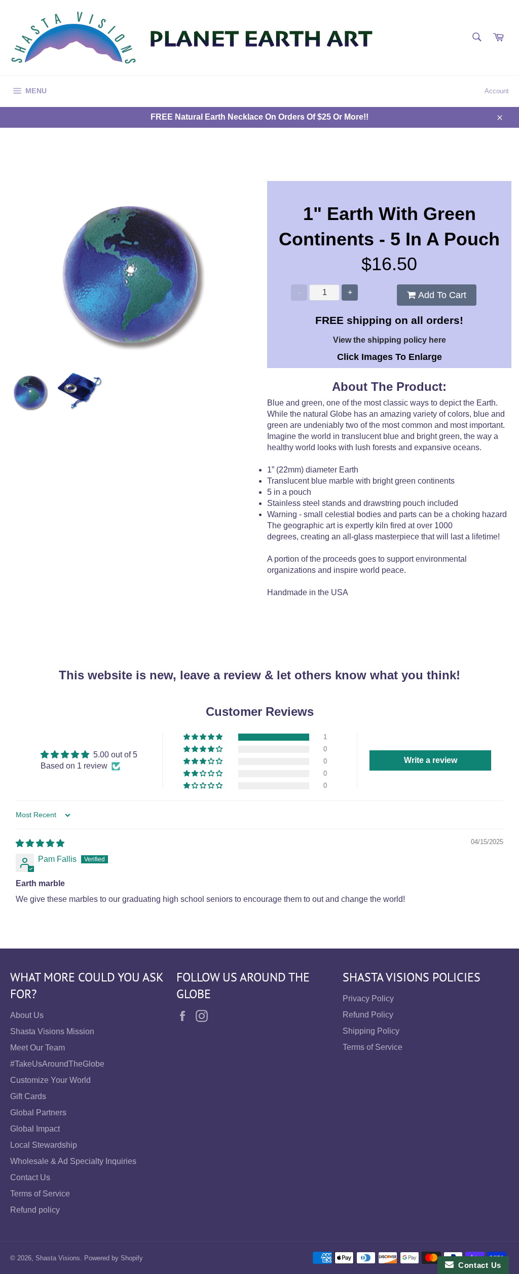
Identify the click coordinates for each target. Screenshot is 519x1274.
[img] (40, 843)
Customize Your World (50, 1080)
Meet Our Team (37, 1047)
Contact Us (30, 1177)
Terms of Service (40, 1193)
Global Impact (35, 1128)
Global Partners (38, 1112)
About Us (27, 1015)
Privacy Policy (368, 998)
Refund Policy (368, 1014)
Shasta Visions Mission (52, 1031)
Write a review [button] (430, 760)
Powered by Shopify (113, 1258)
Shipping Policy (371, 1031)
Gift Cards (28, 1096)
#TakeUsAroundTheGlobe (57, 1064)
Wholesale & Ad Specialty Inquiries (73, 1161)
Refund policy (35, 1210)
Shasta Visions (57, 1258)
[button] (203, 737)
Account (497, 91)
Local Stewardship (43, 1145)
